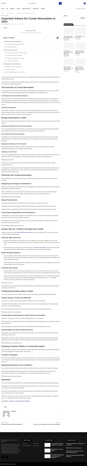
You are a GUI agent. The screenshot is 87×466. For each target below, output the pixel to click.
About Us (25, 443)
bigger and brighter (40, 247)
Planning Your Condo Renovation (13, 63)
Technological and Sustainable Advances (15, 44)
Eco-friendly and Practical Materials (15, 55)
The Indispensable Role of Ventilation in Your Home (68, 37)
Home (2, 8)
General (43, 8)
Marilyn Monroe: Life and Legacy (80, 37)
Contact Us (35, 443)
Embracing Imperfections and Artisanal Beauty (17, 52)
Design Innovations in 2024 (10, 50)
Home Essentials (26, 8)
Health (18, 8)
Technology (36, 8)
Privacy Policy (36, 445)
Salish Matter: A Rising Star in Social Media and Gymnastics (68, 52)
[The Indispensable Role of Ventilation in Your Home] (69, 31)
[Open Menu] (85, 3)
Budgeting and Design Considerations (14, 66)
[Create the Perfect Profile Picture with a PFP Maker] (80, 45)
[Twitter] (7, 457)
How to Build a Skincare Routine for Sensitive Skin (68, 68)
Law (7, 8)
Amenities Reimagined (12, 46)
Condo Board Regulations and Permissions (15, 72)
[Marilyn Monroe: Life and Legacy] (80, 31)
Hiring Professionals (10, 69)
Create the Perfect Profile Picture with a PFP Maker (80, 52)
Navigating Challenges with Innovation (16, 58)
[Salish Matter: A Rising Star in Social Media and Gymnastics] (69, 45)
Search (60, 3)
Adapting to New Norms (13, 60)
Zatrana (7, 24)
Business (12, 8)
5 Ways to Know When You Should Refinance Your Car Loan (79, 68)
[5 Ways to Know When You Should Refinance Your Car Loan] (80, 61)
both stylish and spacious (24, 232)
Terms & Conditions (27, 445)
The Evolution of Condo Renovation (12, 41)
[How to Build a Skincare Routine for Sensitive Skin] (69, 61)
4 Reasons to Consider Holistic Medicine (19, 401)
